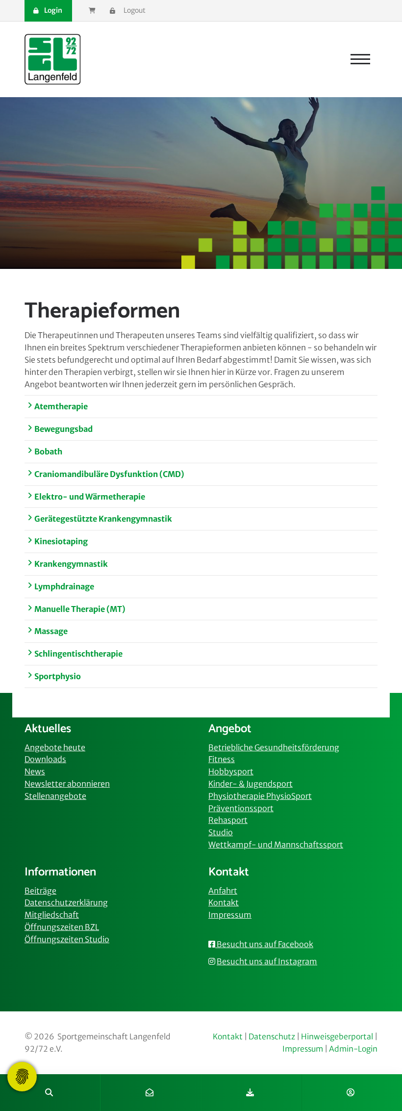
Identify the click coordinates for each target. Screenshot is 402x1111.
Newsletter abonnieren (67, 784)
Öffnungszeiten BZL (62, 927)
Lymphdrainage (64, 586)
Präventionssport (241, 808)
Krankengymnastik (71, 564)
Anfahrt (222, 891)
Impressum (229, 915)
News (35, 771)
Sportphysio (57, 676)
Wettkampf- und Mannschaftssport (275, 844)
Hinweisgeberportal (337, 1036)
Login (52, 10)
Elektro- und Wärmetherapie (89, 497)
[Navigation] (360, 59)
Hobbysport (230, 771)
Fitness (221, 759)
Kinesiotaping (61, 541)
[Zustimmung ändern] (22, 1076)
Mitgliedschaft (52, 915)
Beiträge (40, 891)
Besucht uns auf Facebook (264, 944)
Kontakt (223, 902)
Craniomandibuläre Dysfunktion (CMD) (109, 474)
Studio (220, 832)
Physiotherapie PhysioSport (260, 796)
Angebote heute (55, 747)
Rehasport (228, 820)
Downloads (45, 759)
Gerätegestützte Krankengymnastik (103, 519)
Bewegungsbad (63, 429)
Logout (134, 10)
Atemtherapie (61, 406)
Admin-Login (353, 1049)
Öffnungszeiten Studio (67, 939)
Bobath (48, 451)
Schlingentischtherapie (78, 654)
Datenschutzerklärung (66, 902)
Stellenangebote (55, 796)
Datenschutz (272, 1036)
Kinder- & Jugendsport (250, 784)
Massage (51, 631)
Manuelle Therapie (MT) (80, 609)
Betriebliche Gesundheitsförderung (273, 747)
